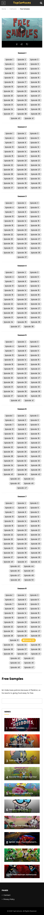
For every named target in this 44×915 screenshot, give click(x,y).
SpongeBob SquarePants (21, 793)
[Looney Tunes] (22, 741)
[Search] (41, 3)
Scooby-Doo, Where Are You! (23, 776)
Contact (7, 895)
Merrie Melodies (16, 728)
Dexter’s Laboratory (18, 809)
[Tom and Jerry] (22, 757)
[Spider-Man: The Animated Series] (22, 838)
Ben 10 (12, 858)
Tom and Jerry (16, 760)
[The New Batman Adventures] (22, 871)
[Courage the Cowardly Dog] (22, 822)
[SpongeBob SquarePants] (22, 790)
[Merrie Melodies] (22, 724)
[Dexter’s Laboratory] (22, 806)
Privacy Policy (9, 899)
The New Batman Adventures (22, 874)
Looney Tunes (15, 744)
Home (4, 9)
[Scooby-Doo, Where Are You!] (22, 773)
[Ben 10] (22, 855)
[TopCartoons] (22, 3)
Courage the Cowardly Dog (22, 825)
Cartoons (13, 9)
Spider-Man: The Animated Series (25, 842)
